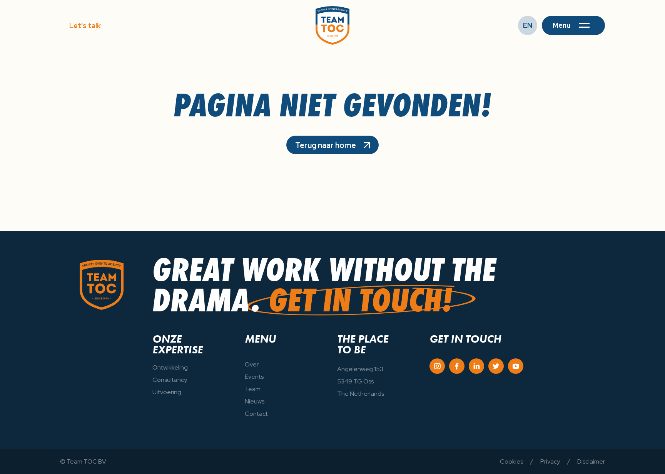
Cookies (511, 461)
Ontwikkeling (170, 367)
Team (253, 389)
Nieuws (254, 401)
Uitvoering (166, 392)
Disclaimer (591, 461)
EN (527, 25)
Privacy (550, 461)
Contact (256, 414)
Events (254, 377)
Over (252, 364)
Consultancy (169, 380)
